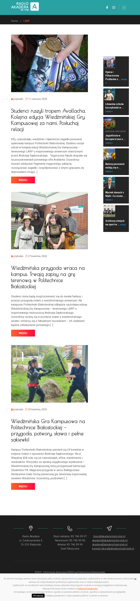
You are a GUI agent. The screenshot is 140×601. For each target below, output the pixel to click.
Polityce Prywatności (88, 588)
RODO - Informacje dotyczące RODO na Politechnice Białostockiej (70, 572)
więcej (23, 180)
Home (14, 20)
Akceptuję (38, 595)
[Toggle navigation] (124, 7)
